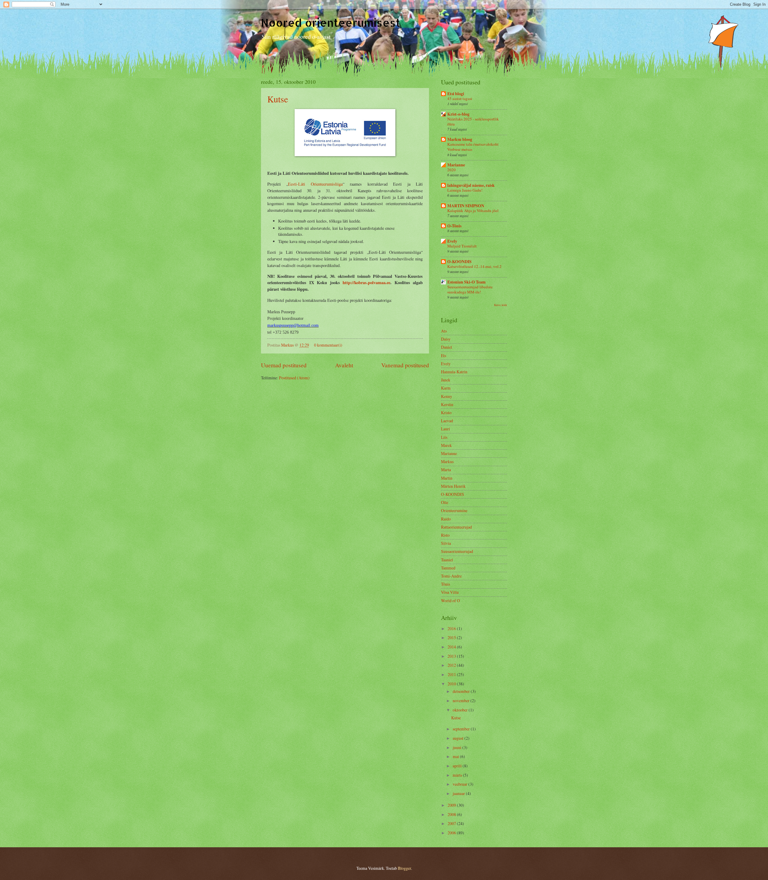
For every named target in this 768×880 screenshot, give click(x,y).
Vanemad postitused (405, 365)
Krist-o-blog (458, 114)
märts (458, 775)
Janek (445, 380)
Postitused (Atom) (294, 378)
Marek (446, 445)
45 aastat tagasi (459, 98)
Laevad (447, 420)
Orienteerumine (454, 510)
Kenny (446, 396)
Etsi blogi (455, 94)
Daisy (446, 339)
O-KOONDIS (459, 262)
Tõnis (445, 584)
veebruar (460, 784)
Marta (446, 469)
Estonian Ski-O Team (466, 282)
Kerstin (447, 404)
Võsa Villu (450, 592)
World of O (450, 600)
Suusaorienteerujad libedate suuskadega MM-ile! (470, 289)
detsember (462, 691)
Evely (452, 241)
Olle (444, 502)
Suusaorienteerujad (457, 551)
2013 (452, 656)
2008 (452, 814)
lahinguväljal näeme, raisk (471, 185)
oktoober (461, 710)
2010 (452, 684)
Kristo (446, 412)
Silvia (446, 543)
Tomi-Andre (451, 576)
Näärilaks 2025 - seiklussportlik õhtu (473, 121)
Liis (444, 437)
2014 (452, 647)
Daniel (446, 347)
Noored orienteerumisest (330, 22)
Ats (444, 331)
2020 (451, 169)
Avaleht (344, 365)
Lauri (445, 429)
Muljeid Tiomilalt (462, 246)
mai (456, 756)
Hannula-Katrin (454, 372)
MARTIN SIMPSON (465, 206)
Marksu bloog (459, 139)
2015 (452, 637)
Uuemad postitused (284, 365)
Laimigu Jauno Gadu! (464, 190)
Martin (446, 478)
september (462, 729)
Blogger (404, 868)
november (461, 700)
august (458, 738)
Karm (446, 388)
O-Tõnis (454, 226)
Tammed (448, 568)
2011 (452, 674)
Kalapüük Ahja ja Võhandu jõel (473, 210)
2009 (452, 805)
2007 (452, 823)
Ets (443, 355)
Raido (446, 519)
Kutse (277, 99)
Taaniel (447, 560)
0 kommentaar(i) (328, 345)
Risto (445, 535)
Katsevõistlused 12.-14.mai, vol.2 (474, 266)
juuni (457, 747)
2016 (452, 628)
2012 (452, 665)
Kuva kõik (500, 305)
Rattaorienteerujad (456, 527)
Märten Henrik (453, 486)
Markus (288, 345)
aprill (458, 766)
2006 (452, 833)
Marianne (456, 165)
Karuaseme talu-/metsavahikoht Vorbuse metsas (473, 146)
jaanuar (459, 793)
